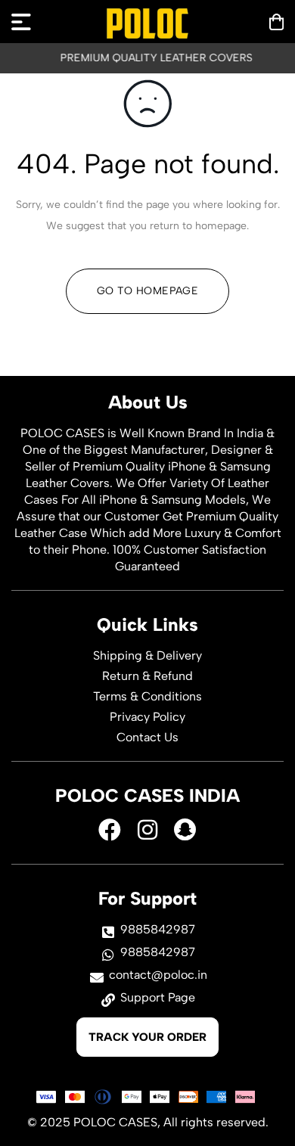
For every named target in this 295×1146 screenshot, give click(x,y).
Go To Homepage (147, 290)
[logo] (147, 23)
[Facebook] (109, 829)
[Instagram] (147, 829)
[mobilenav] (21, 22)
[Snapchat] (185, 829)
